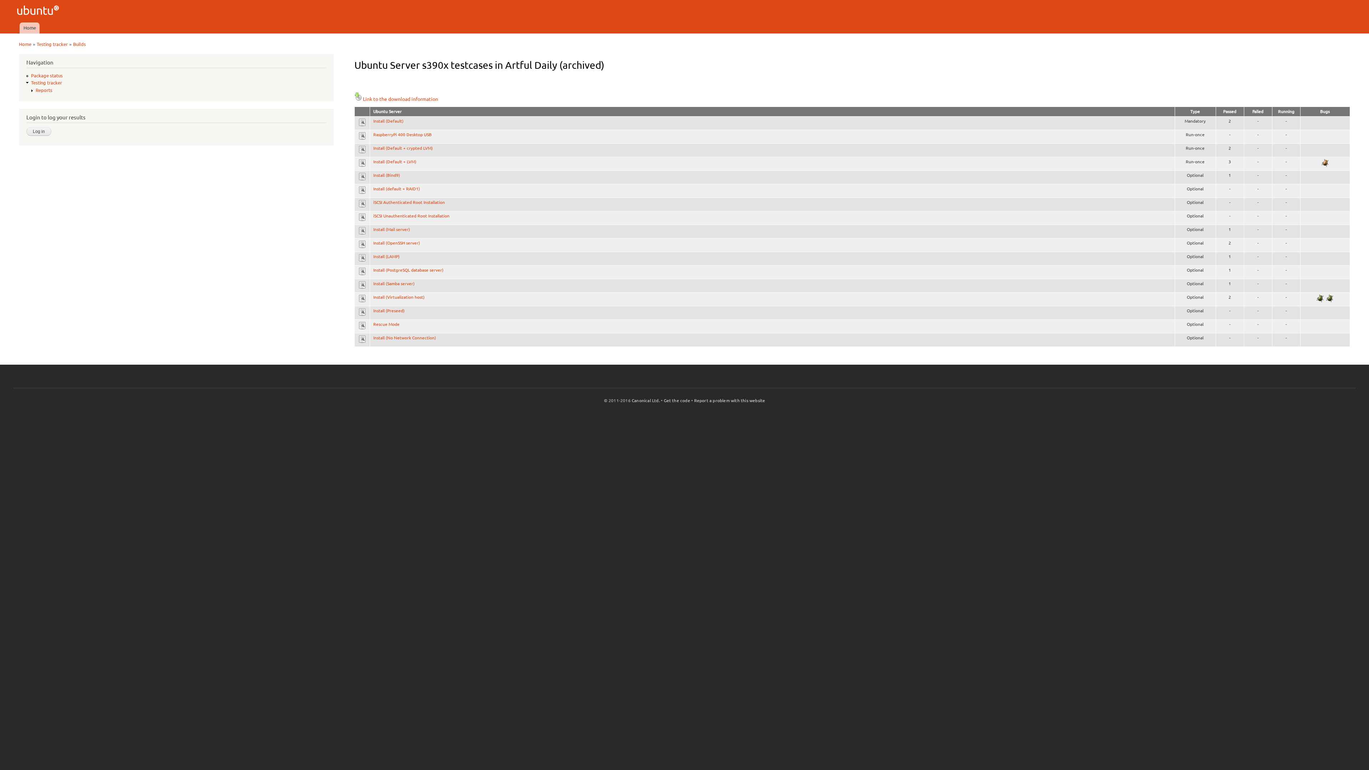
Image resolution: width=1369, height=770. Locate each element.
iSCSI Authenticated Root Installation (409, 202)
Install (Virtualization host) (399, 297)
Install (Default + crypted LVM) (403, 148)
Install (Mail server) (391, 229)
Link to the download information (400, 99)
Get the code (677, 400)
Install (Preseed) (389, 310)
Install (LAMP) (386, 256)
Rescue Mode (386, 324)
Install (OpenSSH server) (396, 243)
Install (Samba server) (394, 283)
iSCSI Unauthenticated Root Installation (411, 216)
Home (30, 27)
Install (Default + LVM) (394, 161)
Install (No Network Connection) (404, 337)
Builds (79, 44)
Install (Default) (388, 121)
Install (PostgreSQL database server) (408, 270)
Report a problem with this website (729, 400)
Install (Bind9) (386, 175)
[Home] (39, 11)
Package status (47, 75)
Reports (44, 90)
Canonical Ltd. (646, 400)
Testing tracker (52, 44)
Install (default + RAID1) (396, 188)
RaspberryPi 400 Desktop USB (402, 134)
